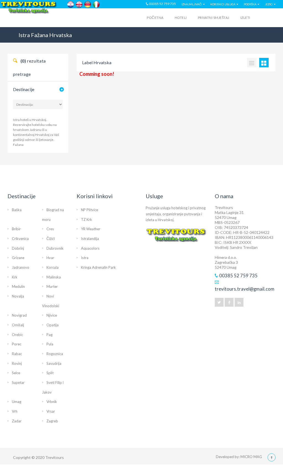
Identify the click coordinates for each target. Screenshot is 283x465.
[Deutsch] (87, 4)
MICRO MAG (251, 456)
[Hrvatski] (70, 4)
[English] (79, 4)
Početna (155, 18)
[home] (29, 18)
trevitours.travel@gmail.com (244, 289)
